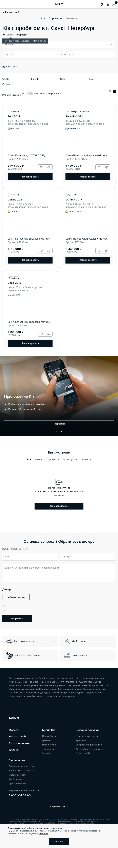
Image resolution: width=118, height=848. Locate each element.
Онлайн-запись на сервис (22, 766)
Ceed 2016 (15, 282)
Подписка (71, 18)
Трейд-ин (81, 740)
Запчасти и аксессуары (21, 770)
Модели (14, 730)
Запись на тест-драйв (87, 736)
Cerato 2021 (15, 199)
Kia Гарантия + (16, 779)
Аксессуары (70, 459)
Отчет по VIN (83, 753)
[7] (114, 4)
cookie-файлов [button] (68, 831)
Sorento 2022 (74, 116)
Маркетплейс (18, 736)
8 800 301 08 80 (20, 795)
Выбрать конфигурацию (89, 744)
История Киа (49, 744)
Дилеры (14, 749)
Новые (38, 459)
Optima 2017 (73, 199)
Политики (43, 834)
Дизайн (46, 740)
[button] (56, 431)
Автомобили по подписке (89, 749)
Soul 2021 (14, 116)
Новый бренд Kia (51, 736)
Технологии (48, 749)
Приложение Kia (17, 783)
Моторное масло (18, 775)
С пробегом (55, 18)
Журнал (46, 753)
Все (43, 18)
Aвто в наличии (19, 743)
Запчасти (85, 459)
